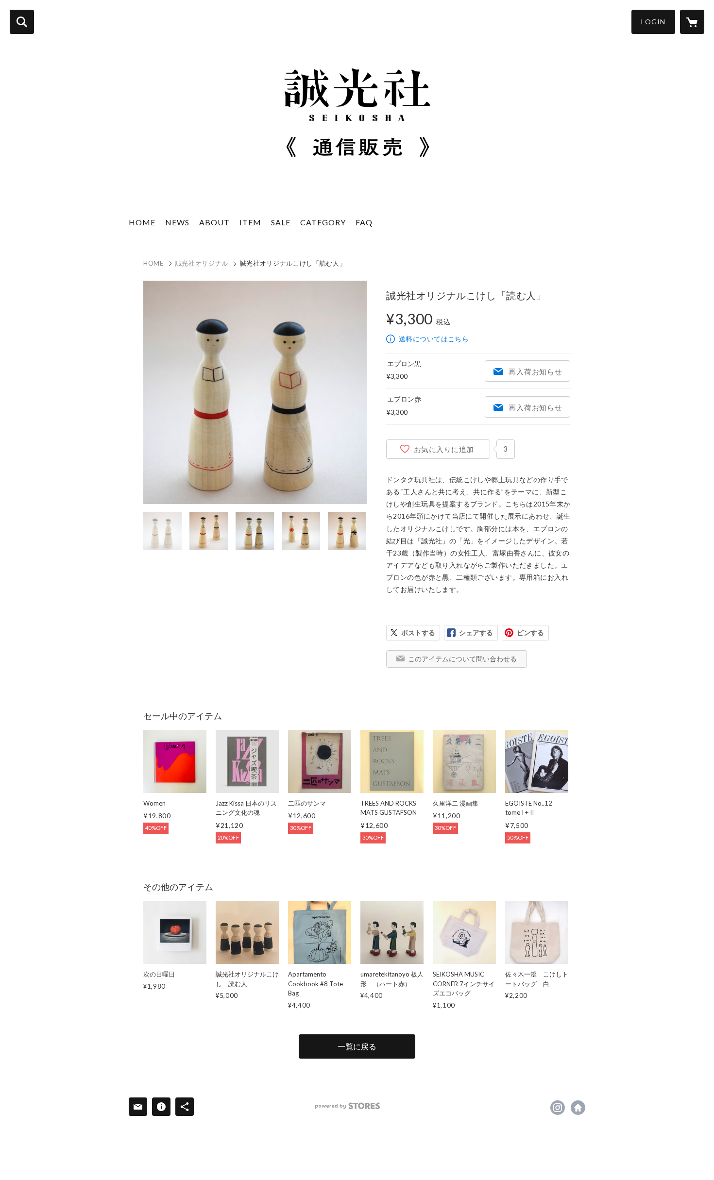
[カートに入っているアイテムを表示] (692, 22)
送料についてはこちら (434, 339)
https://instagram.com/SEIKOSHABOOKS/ (557, 1107)
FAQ (364, 222)
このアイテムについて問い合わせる (462, 659)
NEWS (177, 222)
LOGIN (653, 21)
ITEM (250, 222)
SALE (280, 222)
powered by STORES (347, 1106)
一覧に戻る (357, 1046)
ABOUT (214, 222)
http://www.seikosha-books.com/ (578, 1107)
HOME (142, 222)
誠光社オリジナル (201, 263)
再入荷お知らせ (535, 371)
